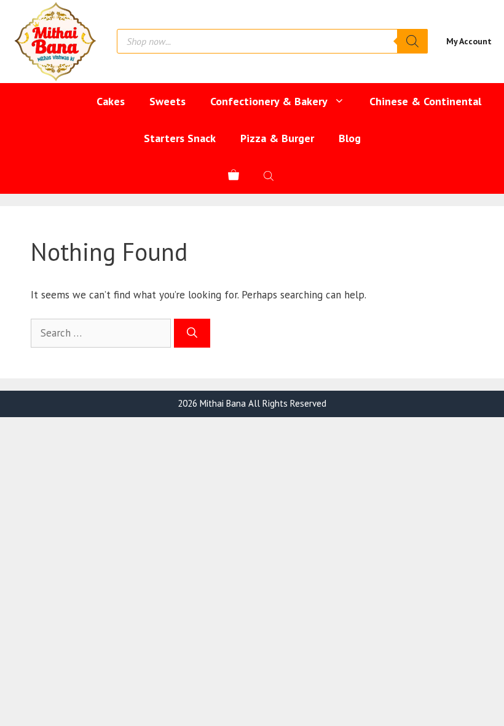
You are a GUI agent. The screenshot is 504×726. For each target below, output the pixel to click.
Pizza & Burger (277, 138)
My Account (469, 41)
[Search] (412, 41)
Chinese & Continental (425, 101)
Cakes (110, 101)
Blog (350, 138)
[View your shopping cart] (233, 175)
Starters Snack (180, 138)
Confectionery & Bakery (269, 101)
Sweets (167, 101)
